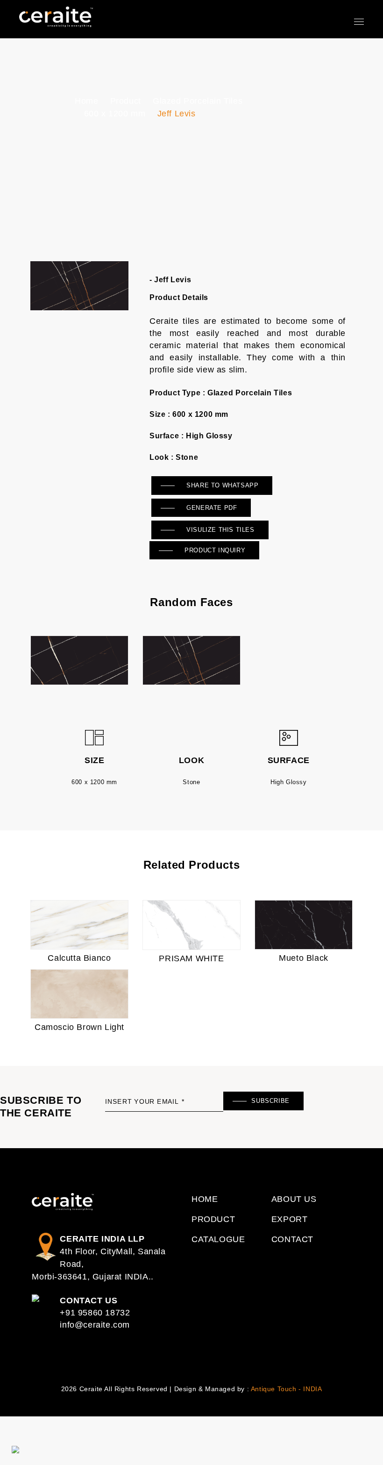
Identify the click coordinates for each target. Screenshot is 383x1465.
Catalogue (218, 1239)
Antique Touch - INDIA (286, 1389)
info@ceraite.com (95, 1324)
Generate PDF (210, 507)
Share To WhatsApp (221, 485)
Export (289, 1219)
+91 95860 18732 (95, 1312)
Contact (292, 1239)
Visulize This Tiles (219, 529)
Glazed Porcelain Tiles (197, 101)
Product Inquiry (214, 550)
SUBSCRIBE (270, 1100)
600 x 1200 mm (115, 113)
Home (86, 101)
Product (125, 101)
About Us (294, 1199)
